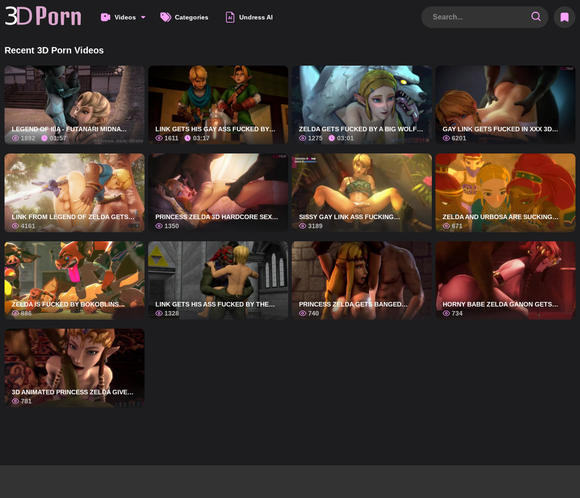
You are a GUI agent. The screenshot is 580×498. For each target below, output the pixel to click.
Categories (191, 17)
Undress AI (256, 17)
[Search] (536, 17)
